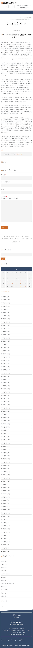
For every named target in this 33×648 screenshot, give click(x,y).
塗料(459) (3, 561)
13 (21, 281)
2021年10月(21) (5, 481)
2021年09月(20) (5, 484)
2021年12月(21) (5, 474)
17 (7, 284)
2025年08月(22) (5, 334)
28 (25, 286)
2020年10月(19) (5, 519)
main (27, 236)
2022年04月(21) (5, 462)
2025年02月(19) (5, 354)
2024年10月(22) (5, 366)
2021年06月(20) (5, 494)
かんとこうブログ (28, 17)
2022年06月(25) (5, 455)
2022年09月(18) (5, 446)
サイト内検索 (18, 640)
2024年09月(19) (5, 369)
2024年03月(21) (5, 389)
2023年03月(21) (5, 427)
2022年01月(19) (5, 471)
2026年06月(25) (5, 303)
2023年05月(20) (5, 420)
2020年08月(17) (5, 525)
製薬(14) (3, 580)
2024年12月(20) (5, 360)
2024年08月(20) (5, 373)
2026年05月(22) (5, 306)
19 (16, 284)
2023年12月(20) (5, 398)
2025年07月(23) (5, 338)
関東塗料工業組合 (8, 3)
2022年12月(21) (5, 436)
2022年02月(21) (5, 468)
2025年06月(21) (5, 341)
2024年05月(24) (5, 382)
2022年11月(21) (5, 439)
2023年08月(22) (5, 411)
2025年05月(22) (5, 344)
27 (21, 286)
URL (2, 189)
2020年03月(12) (5, 541)
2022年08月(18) (5, 449)
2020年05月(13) (5, 535)
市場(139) (3, 564)
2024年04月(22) (5, 385)
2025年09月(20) (5, 331)
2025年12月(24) (5, 322)
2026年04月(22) (5, 309)
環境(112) (3, 596)
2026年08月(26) (5, 296)
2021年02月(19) (5, 506)
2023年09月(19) (5, 408)
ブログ (10, 640)
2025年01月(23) (5, 357)
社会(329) (3, 586)
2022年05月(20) (5, 459)
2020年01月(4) (5, 548)
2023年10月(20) (5, 404)
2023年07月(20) (5, 414)
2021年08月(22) (5, 487)
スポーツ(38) (4, 590)
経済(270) (3, 570)
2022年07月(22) (5, 452)
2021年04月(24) (5, 500)
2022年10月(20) (5, 443)
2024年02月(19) (5, 392)
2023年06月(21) (5, 417)
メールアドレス (5, 182)
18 (12, 284)
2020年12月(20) (5, 513)
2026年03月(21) (5, 312)
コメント (9, 197)
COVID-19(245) (5, 574)
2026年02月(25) (5, 315)
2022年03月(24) (5, 465)
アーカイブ (5, 291)
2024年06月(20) (5, 379)
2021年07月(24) (5, 490)
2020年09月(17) (5, 522)
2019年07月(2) (5, 551)
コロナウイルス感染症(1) (7, 583)
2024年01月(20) (5, 395)
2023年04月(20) (5, 424)
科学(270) (3, 567)
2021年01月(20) (5, 509)
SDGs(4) (3, 577)
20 (21, 284)
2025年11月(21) (5, 325)
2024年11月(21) (5, 363)
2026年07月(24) (5, 299)
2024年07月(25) (5, 376)
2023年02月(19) (5, 430)
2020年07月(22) (5, 529)
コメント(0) (19, 154)
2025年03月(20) (5, 350)
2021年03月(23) (5, 503)
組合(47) (3, 593)
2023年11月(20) (5, 401)
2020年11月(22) (5, 516)
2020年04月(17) (5, 538)
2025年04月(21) (5, 347)
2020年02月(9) (5, 545)
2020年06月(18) (5, 532)
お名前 (3, 175)
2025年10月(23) (5, 328)
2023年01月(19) (5, 433)
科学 (2, 150)
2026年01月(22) (5, 319)
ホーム (20, 17)
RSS (2, 606)
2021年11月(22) (5, 478)
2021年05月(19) (5, 497)
